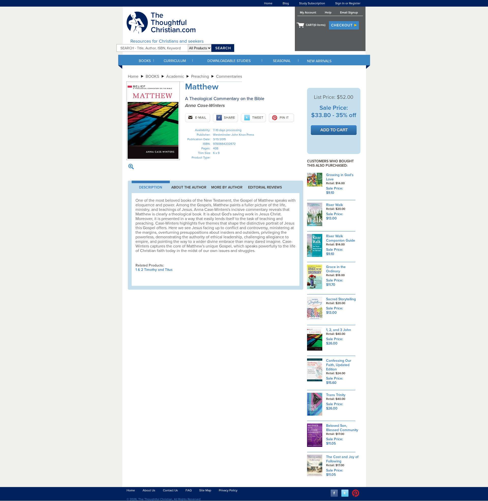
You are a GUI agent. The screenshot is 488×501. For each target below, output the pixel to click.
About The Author (188, 187)
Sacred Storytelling (341, 299)
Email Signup (349, 12)
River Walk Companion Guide (340, 238)
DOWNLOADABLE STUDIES (229, 61)
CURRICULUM (175, 61)
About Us (149, 490)
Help (328, 12)
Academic (175, 76)
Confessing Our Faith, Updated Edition (338, 364)
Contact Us (170, 490)
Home (268, 3)
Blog (286, 3)
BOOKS (145, 61)
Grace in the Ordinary (336, 269)
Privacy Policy (228, 490)
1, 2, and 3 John (338, 330)
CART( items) (315, 25)
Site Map (205, 490)
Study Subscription (312, 3)
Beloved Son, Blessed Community (342, 428)
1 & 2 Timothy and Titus (154, 270)
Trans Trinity (335, 395)
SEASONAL (282, 61)
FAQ (189, 490)
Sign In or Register (347, 3)
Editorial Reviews (265, 187)
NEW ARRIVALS (319, 61)
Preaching (200, 76)
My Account (308, 12)
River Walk (334, 205)
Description (150, 187)
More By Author (226, 187)
